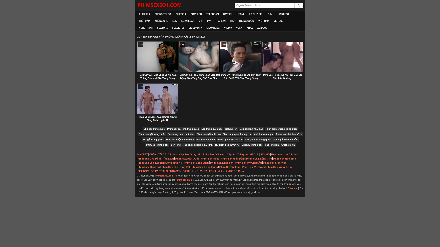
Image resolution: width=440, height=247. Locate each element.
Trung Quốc (246, 21)
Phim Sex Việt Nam (253, 167)
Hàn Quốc (283, 14)
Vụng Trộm (146, 28)
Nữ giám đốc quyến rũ (227, 145)
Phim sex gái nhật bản (209, 134)
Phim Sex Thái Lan (149, 167)
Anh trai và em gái (263, 134)
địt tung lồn (231, 129)
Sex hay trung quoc (252, 145)
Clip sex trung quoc (154, 129)
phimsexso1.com (164, 175)
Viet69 (228, 28)
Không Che (161, 21)
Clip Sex (180, 14)
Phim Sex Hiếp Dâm (233, 158)
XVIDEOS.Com (235, 171)
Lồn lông (176, 145)
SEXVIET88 (178, 28)
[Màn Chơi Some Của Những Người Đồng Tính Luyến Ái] (157, 99)
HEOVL (241, 14)
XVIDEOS (262, 28)
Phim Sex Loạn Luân (196, 162)
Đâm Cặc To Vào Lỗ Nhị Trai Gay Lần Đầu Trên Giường (282, 77)
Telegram (212, 14)
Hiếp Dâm (144, 21)
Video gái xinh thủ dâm (285, 139)
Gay (270, 14)
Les (174, 21)
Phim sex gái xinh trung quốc (183, 129)
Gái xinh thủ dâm (205, 139)
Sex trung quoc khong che (237, 134)
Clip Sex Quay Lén (190, 154)
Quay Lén (196, 14)
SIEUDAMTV (195, 28)
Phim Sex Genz (210, 158)
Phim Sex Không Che (259, 158)
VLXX (239, 28)
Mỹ (200, 21)
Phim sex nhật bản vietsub (180, 139)
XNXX (250, 28)
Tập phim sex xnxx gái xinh (198, 145)
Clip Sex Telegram (237, 154)
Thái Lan (220, 21)
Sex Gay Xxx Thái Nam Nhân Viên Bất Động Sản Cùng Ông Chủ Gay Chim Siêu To (200, 78)
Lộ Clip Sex (256, 14)
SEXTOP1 (162, 28)
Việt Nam (263, 21)
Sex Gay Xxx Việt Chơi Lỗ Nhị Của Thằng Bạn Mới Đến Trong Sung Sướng (158, 78)
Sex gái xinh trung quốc (258, 139)
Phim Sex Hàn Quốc (187, 158)
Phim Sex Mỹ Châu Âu (248, 162)
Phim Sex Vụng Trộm (279, 167)
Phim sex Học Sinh (284, 158)
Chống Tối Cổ (163, 14)
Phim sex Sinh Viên (275, 162)
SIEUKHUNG (213, 28)
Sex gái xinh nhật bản (251, 129)
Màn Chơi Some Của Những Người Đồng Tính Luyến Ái (158, 119)
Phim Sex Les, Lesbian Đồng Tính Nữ (160, 162)
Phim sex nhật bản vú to (289, 134)
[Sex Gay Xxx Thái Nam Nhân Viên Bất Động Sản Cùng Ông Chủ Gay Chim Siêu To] (199, 57)
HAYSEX (227, 14)
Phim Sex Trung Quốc (204, 167)
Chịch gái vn (288, 145)
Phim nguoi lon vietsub (230, 139)
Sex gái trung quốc (153, 139)
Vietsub (278, 21)
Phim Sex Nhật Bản (221, 162)
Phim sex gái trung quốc (152, 134)
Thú (232, 21)
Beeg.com (277, 154)
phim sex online (185, 180)
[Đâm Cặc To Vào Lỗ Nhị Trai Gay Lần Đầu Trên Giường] (282, 57)
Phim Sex (144, 14)
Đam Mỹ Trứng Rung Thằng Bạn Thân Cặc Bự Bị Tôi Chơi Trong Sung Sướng (241, 78)
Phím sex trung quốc (157, 145)
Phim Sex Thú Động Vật (175, 167)
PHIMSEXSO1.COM (159, 5)
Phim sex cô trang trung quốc (281, 129)
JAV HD (265, 154)
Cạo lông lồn (272, 145)
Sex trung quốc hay (211, 129)
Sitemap (292, 188)
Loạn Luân (187, 21)
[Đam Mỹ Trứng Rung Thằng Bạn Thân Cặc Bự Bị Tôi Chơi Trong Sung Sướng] (241, 57)
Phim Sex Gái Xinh (214, 154)
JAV (209, 21)
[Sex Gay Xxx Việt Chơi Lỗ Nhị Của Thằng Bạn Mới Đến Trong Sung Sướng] (157, 57)
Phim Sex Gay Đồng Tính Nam (156, 158)
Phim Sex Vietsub (229, 167)
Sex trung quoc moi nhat (181, 134)
